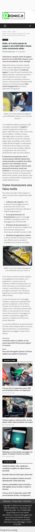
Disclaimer (27, 501)
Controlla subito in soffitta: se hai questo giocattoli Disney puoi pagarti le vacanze (16, 341)
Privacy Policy (17, 501)
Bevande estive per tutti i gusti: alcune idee (17, 475)
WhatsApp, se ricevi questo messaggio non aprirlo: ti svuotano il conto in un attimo (17, 438)
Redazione (7, 501)
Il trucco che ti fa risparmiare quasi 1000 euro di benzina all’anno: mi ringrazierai (17, 374)
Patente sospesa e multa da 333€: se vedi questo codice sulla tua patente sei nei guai (17, 406)
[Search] (30, 26)
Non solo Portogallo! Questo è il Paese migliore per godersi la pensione (17, 351)
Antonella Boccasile (9, 51)
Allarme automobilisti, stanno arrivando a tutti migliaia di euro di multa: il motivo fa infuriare (16, 487)
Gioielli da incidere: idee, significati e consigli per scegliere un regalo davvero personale (16, 468)
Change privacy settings (8, 530)
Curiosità (5, 39)
